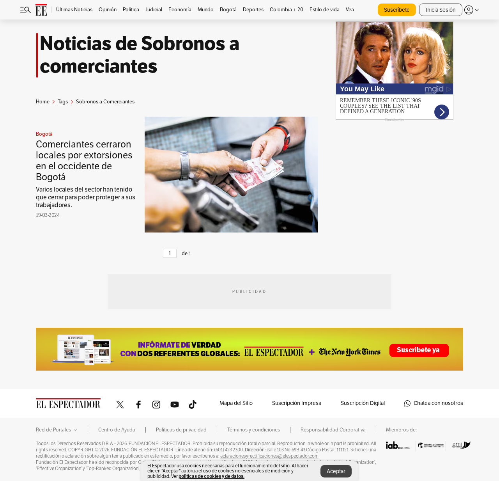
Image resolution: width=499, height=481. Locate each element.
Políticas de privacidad (181, 430)
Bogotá (44, 134)
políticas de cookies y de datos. (211, 476)
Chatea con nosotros (438, 403)
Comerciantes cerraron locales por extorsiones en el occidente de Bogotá (84, 160)
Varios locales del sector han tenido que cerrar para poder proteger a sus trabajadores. (85, 197)
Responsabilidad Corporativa (333, 430)
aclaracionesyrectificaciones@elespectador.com (269, 456)
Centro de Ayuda (116, 430)
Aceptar (336, 471)
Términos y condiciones (253, 430)
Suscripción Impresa (296, 403)
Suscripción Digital (363, 403)
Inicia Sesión (441, 10)
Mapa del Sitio (236, 403)
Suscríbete (397, 10)
